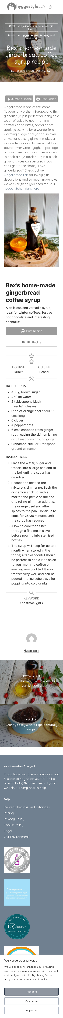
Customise (31, 1001)
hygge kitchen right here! (22, 189)
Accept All (31, 991)
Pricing (9, 813)
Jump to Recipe (21, 99)
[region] (31, 986)
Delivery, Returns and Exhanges (27, 807)
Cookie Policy (13, 825)
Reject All (31, 1010)
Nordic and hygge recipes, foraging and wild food (31, 37)
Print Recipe (48, 99)
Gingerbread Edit (16, 175)
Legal (8, 831)
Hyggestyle (21, 70)
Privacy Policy (14, 819)
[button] (57, 7)
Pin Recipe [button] (33, 342)
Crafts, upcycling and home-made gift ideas (31, 27)
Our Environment (16, 837)
